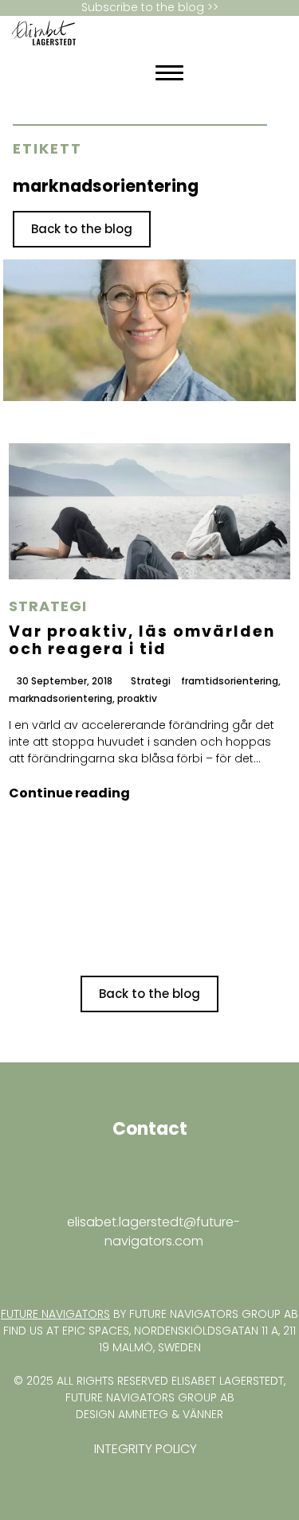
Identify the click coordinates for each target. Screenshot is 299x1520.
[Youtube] (89, 73)
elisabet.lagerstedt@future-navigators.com (153, 1231)
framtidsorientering (229, 682)
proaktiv (137, 699)
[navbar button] (169, 72)
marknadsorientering (60, 699)
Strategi (48, 606)
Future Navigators (55, 1314)
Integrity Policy (145, 1449)
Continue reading (69, 793)
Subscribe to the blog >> (149, 7)
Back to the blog (81, 228)
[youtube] (22, 1272)
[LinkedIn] (75, 73)
